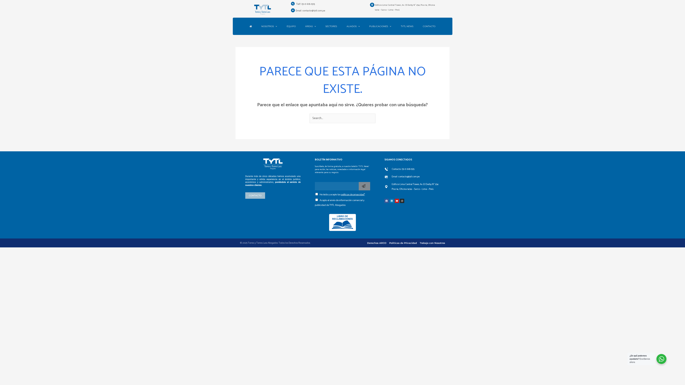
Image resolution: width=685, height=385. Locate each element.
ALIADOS (352, 26)
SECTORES (331, 26)
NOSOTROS (267, 26)
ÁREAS (309, 26)
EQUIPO (291, 26)
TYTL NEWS (407, 26)
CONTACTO (429, 26)
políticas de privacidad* (353, 195)
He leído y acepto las (342, 195)
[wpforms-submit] (364, 186)
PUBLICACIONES (378, 26)
